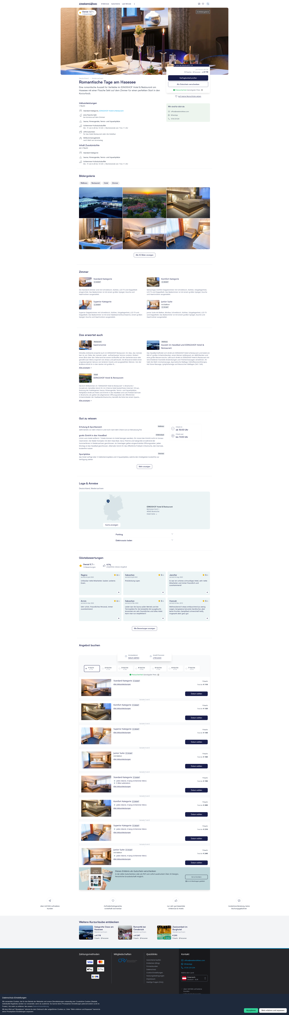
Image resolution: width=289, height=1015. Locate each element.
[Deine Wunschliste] (203, 4)
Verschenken (196, 877)
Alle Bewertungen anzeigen (144, 628)
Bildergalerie (204, 12)
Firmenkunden (152, 966)
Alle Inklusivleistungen (122, 684)
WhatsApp (174, 115)
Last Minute (126, 4)
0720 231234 (175, 119)
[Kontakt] (199, 4)
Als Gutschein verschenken (188, 84)
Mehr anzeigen (144, 466)
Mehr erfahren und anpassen (272, 1010)
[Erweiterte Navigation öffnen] (135, 4)
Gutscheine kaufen (153, 960)
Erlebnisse (105, 4)
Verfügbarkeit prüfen (188, 78)
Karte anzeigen (111, 525)
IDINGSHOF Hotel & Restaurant (111, 111)
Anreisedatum (133, 655)
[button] (96, 687)
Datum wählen (133, 658)
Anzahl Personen (158, 655)
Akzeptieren (251, 1010)
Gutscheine (115, 4)
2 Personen (157, 658)
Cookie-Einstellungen (154, 972)
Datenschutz (151, 969)
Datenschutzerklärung (41, 1006)
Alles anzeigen (84, 368)
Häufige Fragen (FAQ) (154, 982)
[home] (88, 3)
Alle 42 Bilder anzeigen (144, 255)
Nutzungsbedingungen (155, 976)
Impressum (150, 979)
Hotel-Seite (151, 514)
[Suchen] (208, 4)
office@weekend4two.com (180, 111)
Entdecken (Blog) (153, 963)
